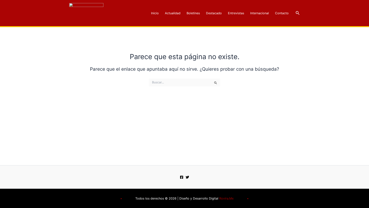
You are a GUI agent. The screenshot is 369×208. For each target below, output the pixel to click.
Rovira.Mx (226, 198)
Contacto (282, 13)
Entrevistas (236, 13)
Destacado (214, 13)
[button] (298, 13)
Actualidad (172, 13)
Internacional (259, 13)
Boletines (193, 13)
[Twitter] (187, 177)
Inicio (155, 13)
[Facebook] (181, 177)
